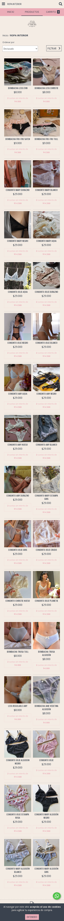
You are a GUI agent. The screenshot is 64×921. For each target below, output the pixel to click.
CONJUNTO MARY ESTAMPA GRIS (46, 497)
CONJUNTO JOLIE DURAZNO (46, 291)
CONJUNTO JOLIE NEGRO (17, 342)
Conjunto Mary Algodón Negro (46, 816)
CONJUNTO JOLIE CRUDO (46, 549)
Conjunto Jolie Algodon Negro (17, 761)
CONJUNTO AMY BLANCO (46, 444)
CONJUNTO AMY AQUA (17, 393)
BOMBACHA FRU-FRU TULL (46, 139)
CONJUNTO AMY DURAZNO (17, 495)
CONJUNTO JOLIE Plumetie (46, 600)
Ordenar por (8, 42)
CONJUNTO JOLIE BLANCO (46, 342)
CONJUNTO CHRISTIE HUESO (17, 600)
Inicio (5, 35)
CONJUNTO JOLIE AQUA (18, 291)
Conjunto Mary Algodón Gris (46, 870)
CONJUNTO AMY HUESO (18, 444)
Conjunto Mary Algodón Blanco (18, 870)
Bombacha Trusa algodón (46, 653)
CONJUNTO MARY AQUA (46, 240)
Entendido (32, 917)
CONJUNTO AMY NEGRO (46, 393)
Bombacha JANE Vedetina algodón (46, 707)
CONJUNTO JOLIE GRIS (17, 549)
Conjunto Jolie (46, 760)
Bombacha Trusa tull (18, 651)
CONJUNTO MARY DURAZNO (18, 190)
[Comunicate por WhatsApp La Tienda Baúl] (57, 896)
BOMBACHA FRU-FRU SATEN (17, 139)
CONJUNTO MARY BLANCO (46, 190)
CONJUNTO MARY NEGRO (17, 240)
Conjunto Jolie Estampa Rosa (17, 816)
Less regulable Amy (17, 706)
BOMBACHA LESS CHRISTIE (46, 88)
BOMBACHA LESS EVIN (17, 88)
